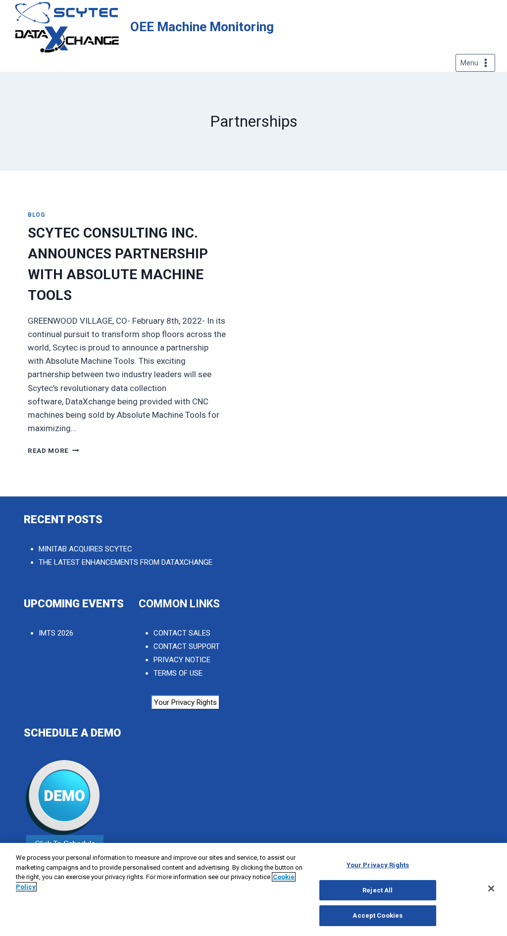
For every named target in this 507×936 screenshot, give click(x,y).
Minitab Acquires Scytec (85, 548)
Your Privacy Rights (185, 702)
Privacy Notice (181, 659)
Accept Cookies (378, 915)
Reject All (377, 890)
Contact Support (186, 646)
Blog (36, 214)
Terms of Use (178, 673)
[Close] (491, 888)
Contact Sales (181, 633)
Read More (53, 450)
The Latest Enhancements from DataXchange (125, 562)
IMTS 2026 (56, 633)
